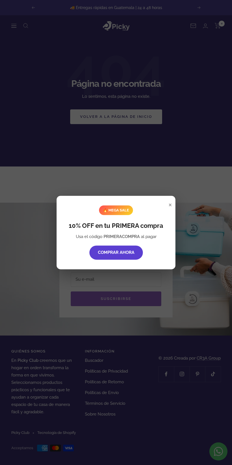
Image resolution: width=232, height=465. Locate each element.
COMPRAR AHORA (116, 252)
